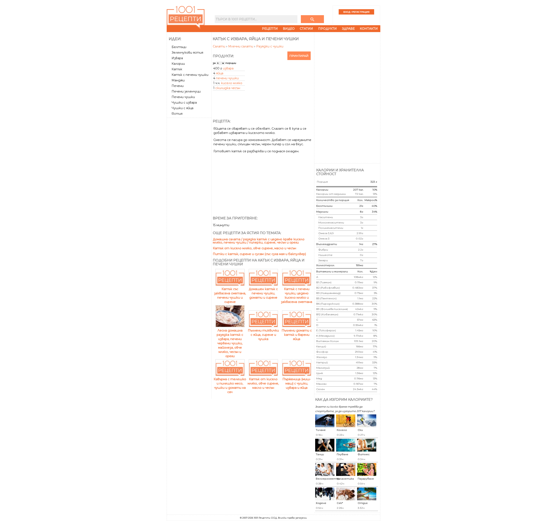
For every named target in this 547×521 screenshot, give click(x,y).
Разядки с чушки (269, 46)
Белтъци (179, 47)
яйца (219, 73)
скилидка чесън (227, 88)
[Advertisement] (189, 183)
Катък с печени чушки (190, 75)
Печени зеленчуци (186, 91)
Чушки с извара (184, 102)
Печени (178, 86)
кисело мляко (231, 83)
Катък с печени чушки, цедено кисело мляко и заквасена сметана (296, 295)
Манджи (178, 80)
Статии (306, 29)
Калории (178, 64)
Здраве (348, 29)
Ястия (177, 114)
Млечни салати (241, 46)
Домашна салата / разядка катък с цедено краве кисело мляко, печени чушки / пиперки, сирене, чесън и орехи (258, 240)
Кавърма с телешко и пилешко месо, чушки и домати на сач (230, 385)
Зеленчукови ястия (187, 52)
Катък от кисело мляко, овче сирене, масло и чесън (254, 248)
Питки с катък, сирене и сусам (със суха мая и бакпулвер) (259, 254)
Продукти (327, 29)
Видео (289, 29)
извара (228, 68)
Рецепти (270, 29)
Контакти (369, 29)
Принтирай (299, 55)
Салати (219, 46)
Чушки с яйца (182, 108)
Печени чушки (183, 97)
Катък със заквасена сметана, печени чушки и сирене (230, 295)
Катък (177, 69)
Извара (177, 58)
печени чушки (227, 78)
